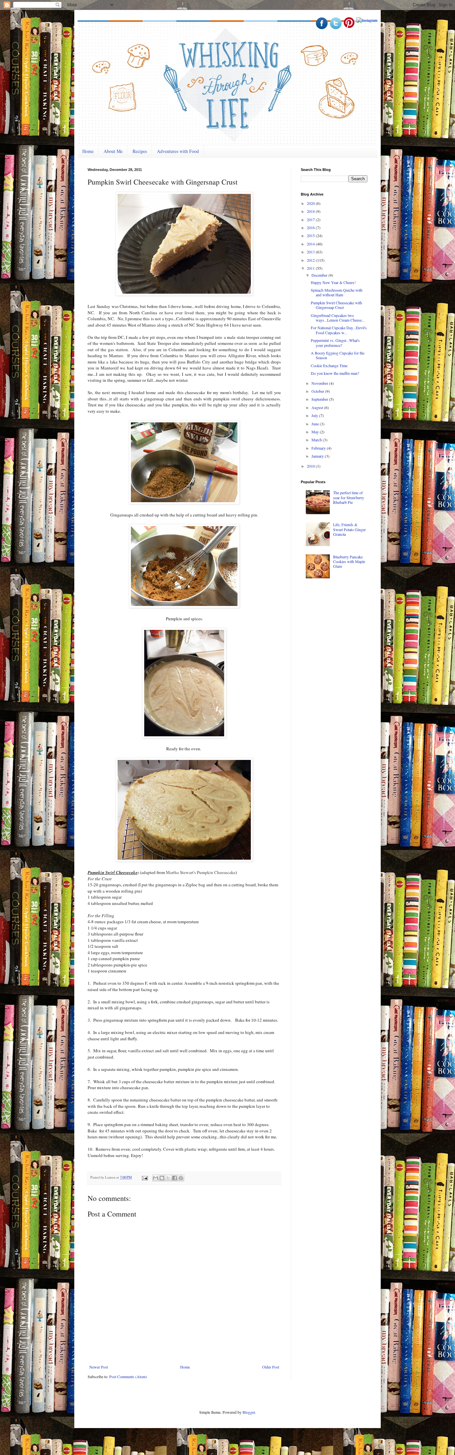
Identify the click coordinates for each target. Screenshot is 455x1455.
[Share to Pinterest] (181, 1178)
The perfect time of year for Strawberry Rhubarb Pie (348, 497)
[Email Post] (144, 1177)
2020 (311, 203)
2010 (311, 466)
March (317, 439)
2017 (311, 219)
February (319, 448)
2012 (311, 260)
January (318, 456)
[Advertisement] (351, 634)
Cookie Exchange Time (329, 365)
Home (88, 151)
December (319, 275)
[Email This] (155, 1178)
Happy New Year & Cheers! (333, 282)
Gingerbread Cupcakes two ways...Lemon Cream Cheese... (338, 318)
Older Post (270, 1367)
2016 (311, 227)
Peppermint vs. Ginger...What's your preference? (335, 343)
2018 (311, 211)
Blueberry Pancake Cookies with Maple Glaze (349, 561)
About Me (113, 151)
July (315, 415)
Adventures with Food (178, 151)
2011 (311, 268)
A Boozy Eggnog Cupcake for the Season (337, 355)
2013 (311, 251)
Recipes (140, 151)
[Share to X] (168, 1178)
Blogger (248, 1412)
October (318, 391)
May (315, 431)
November (320, 383)
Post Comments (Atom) (128, 1376)
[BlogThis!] (162, 1178)
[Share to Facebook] (174, 1178)
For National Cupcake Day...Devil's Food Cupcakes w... (339, 330)
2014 (311, 243)
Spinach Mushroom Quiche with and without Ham (336, 292)
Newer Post (98, 1367)
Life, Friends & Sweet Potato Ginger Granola (349, 529)
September (320, 399)
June (315, 423)
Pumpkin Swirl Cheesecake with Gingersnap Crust (336, 305)
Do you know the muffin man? (335, 373)
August (317, 407)
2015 (311, 235)
